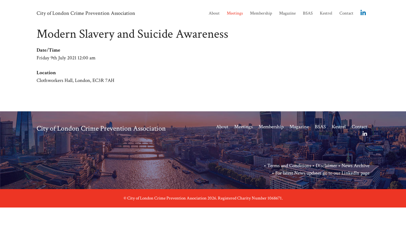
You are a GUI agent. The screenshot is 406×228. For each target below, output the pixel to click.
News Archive (355, 165)
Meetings (235, 13)
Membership (261, 13)
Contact (346, 13)
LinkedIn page (355, 173)
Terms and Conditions (289, 165)
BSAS (308, 13)
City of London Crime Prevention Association (86, 13)
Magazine (287, 13)
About (214, 13)
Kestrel (326, 13)
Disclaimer (326, 165)
